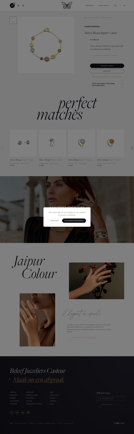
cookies (70, 212)
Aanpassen (55, 220)
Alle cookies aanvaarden (74, 220)
